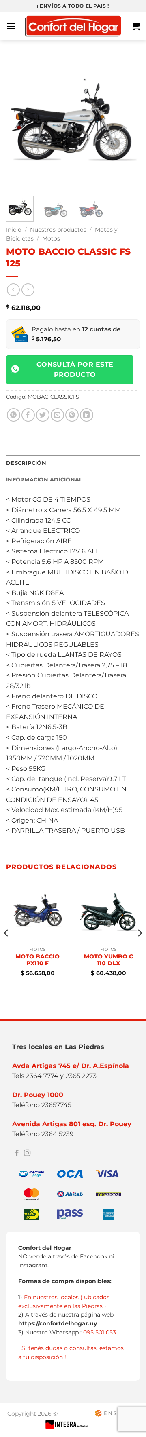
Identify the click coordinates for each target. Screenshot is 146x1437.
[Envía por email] (57, 415)
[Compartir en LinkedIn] (86, 415)
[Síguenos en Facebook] (17, 1153)
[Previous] (19, 123)
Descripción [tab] (26, 463)
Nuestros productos (58, 229)
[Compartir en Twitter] (42, 415)
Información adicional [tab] (44, 480)
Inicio (13, 229)
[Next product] (13, 289)
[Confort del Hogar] (73, 26)
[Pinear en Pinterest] (72, 415)
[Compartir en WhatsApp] (13, 415)
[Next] (127, 123)
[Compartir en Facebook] (28, 415)
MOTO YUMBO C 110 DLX (108, 960)
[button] (11, 26)
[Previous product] (27, 289)
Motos (51, 238)
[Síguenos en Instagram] (27, 1153)
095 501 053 (99, 1332)
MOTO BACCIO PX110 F (37, 960)
